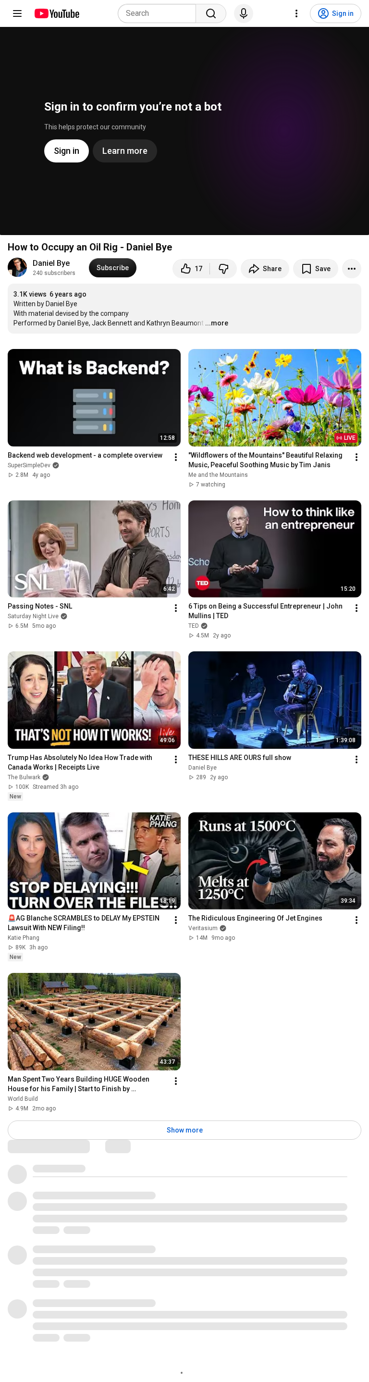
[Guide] (17, 13)
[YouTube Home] (56, 13)
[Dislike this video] (223, 268)
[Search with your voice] (243, 13)
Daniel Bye (51, 263)
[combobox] (160, 13)
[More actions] (351, 268)
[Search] (211, 13)
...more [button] (216, 323)
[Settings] (296, 13)
